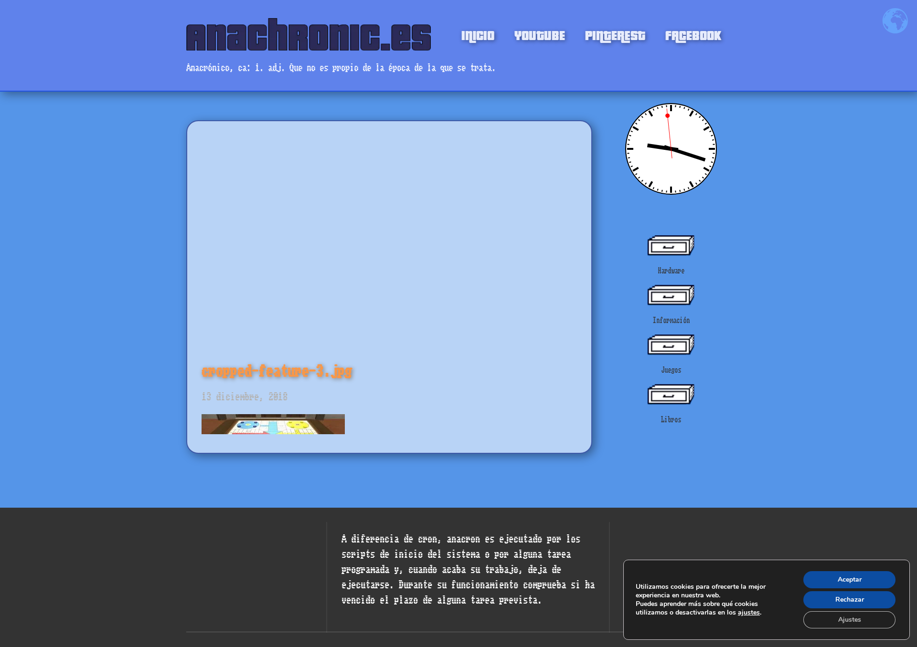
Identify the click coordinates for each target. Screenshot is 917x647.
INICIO (477, 34)
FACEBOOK (693, 34)
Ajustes (849, 619)
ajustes (749, 612)
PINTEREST (615, 34)
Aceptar (850, 579)
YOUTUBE (539, 34)
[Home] (308, 34)
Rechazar (849, 599)
